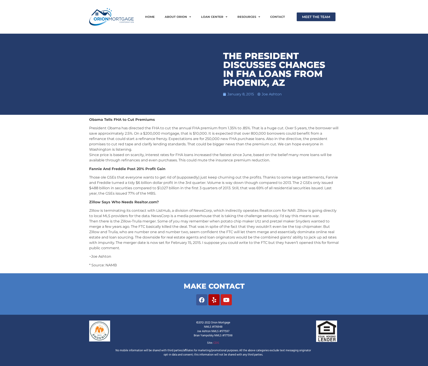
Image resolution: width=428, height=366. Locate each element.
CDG (216, 343)
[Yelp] (214, 299)
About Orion (176, 17)
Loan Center (212, 17)
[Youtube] (226, 299)
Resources (246, 17)
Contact (277, 17)
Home (150, 17)
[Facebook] (201, 299)
